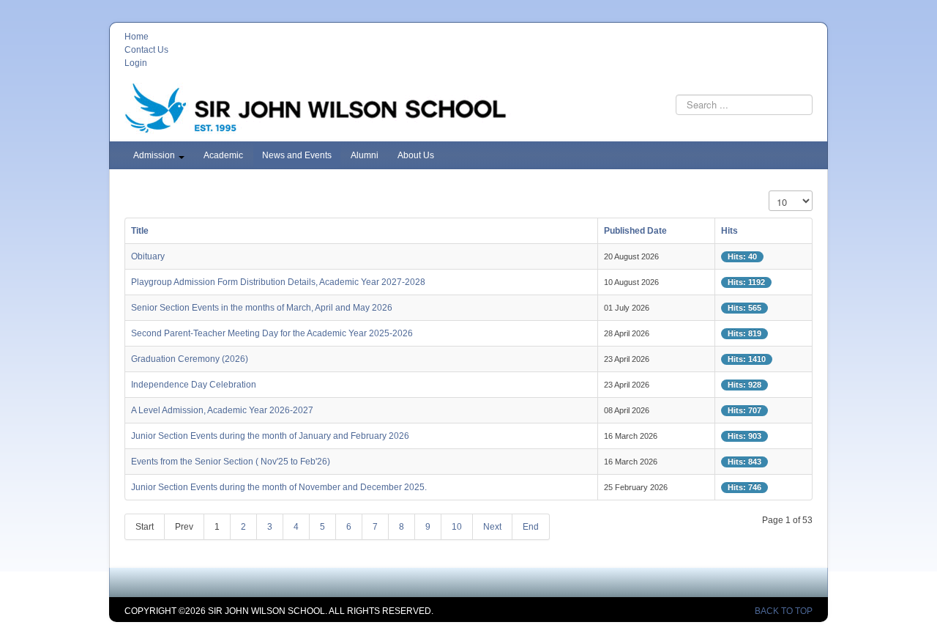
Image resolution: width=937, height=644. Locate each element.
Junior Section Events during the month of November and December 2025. (279, 487)
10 (457, 527)
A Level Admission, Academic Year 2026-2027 (222, 410)
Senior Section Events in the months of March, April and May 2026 (261, 308)
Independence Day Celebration (193, 385)
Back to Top (784, 611)
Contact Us (146, 50)
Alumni (364, 155)
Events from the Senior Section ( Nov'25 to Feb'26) (230, 461)
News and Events (297, 155)
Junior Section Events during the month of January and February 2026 (270, 436)
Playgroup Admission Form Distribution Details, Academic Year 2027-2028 (278, 282)
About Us (415, 155)
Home (136, 37)
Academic (223, 155)
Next (492, 527)
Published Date (635, 231)
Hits (729, 231)
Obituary (148, 256)
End (531, 527)
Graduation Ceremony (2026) (189, 359)
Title (140, 231)
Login (135, 63)
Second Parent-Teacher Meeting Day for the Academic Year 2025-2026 (272, 333)
